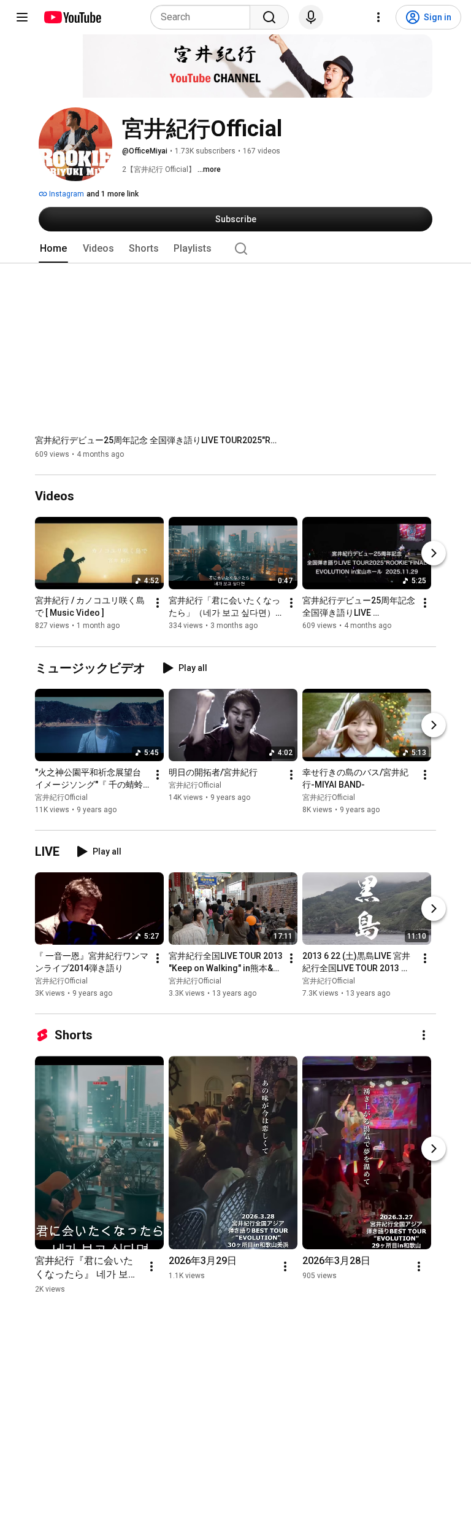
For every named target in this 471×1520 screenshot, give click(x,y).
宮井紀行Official (61, 797)
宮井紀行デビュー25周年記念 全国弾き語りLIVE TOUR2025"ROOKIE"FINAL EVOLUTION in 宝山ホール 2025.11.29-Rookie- (158, 440)
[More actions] (157, 603)
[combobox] (204, 17)
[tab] (53, 248)
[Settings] (378, 17)
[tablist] (235, 248)
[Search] (269, 17)
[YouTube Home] (72, 17)
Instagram (65, 194)
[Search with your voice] (311, 17)
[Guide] (22, 17)
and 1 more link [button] (112, 194)
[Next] (433, 553)
